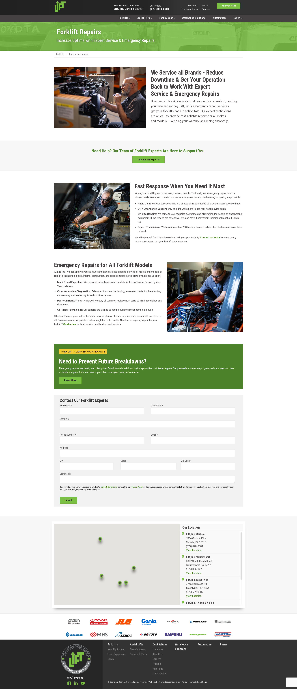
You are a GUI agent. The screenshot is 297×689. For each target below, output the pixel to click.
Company (64, 418)
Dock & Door (166, 18)
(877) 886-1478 (194, 569)
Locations (193, 5)
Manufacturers (138, 649)
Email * (154, 435)
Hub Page (158, 668)
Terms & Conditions (108, 487)
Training (157, 663)
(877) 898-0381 (194, 546)
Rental (111, 659)
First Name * (66, 405)
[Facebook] (69, 683)
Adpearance (168, 682)
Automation (219, 18)
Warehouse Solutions (194, 18)
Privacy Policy (136, 487)
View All (138, 8)
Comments (65, 474)
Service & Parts (138, 654)
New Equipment (116, 649)
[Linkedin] (76, 683)
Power (236, 18)
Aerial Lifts (144, 18)
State (123, 461)
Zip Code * (186, 461)
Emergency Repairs (78, 54)
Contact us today (210, 237)
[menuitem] (124, 18)
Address (64, 448)
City (61, 461)
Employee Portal (190, 9)
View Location (193, 550)
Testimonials (159, 673)
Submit (68, 500)
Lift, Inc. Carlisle (124, 8)
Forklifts (124, 18)
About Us (157, 654)
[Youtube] (83, 683)
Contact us (69, 324)
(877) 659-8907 (194, 592)
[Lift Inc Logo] (76, 7)
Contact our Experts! (148, 159)
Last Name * (157, 405)
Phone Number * (68, 435)
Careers (206, 9)
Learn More (70, 380)
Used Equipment (116, 654)
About (205, 5)
